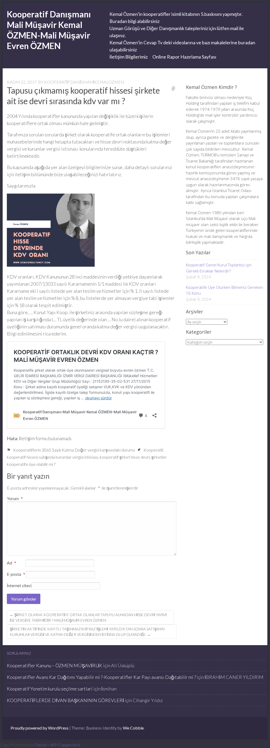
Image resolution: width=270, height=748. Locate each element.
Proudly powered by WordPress (40, 727)
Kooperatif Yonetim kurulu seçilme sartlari (50, 689)
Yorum (15, 498)
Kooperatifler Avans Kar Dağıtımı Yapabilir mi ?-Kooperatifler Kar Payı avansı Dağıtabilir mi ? (101, 677)
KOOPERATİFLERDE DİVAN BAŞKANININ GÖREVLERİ (65, 700)
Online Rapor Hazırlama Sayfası (184, 57)
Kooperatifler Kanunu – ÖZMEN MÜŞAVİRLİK (54, 665)
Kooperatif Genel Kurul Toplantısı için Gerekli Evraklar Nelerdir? (219, 268)
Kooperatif (153, 449)
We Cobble (133, 727)
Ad (11, 563)
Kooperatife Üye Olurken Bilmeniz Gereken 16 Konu (224, 290)
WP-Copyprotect (65, 744)
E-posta (16, 574)
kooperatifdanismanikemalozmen (84, 81)
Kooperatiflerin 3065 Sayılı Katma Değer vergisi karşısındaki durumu (74, 449)
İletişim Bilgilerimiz (128, 57)
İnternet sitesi (19, 585)
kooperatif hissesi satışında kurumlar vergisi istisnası (52, 456)
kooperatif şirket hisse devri (125, 456)
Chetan (40, 744)
